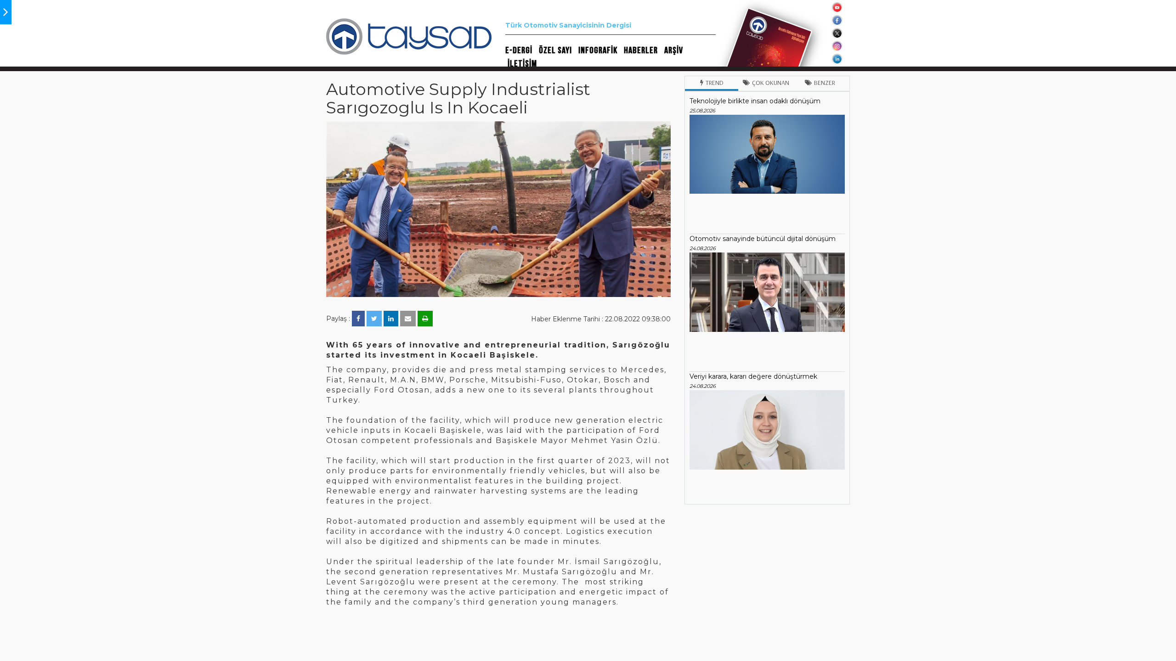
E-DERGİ (518, 50)
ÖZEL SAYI (555, 50)
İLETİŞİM (522, 63)
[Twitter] (374, 318)
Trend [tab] (715, 82)
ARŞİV (673, 50)
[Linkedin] (391, 318)
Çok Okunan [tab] (770, 82)
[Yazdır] (425, 318)
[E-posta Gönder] (408, 318)
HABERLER (641, 50)
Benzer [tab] (824, 82)
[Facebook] (358, 318)
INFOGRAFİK (597, 50)
